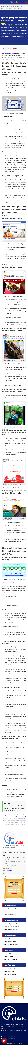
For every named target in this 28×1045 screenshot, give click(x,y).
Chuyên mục (13, 815)
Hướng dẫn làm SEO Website (11, 959)
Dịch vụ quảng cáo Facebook (9, 53)
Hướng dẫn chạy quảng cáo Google (12, 909)
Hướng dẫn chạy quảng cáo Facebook (12, 926)
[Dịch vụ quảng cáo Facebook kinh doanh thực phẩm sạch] (14, 103)
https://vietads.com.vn (9, 873)
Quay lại (21, 816)
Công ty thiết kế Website (10, 968)
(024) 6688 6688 (14, 866)
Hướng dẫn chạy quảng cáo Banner (12, 944)
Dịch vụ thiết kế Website (10, 971)
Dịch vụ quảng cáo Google (10, 911)
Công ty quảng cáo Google (10, 914)
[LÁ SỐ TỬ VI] (14, 888)
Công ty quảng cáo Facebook (11, 923)
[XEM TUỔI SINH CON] (14, 987)
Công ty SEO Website (9, 953)
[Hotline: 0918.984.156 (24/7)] (4, 1041)
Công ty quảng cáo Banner (10, 938)
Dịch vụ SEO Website (9, 956)
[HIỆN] (15, 48)
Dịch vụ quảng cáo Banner (10, 941)
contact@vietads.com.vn (10, 870)
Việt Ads (6, 806)
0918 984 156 (8, 866)
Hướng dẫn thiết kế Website (11, 974)
